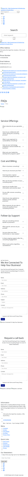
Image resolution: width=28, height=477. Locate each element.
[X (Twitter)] (4, 20)
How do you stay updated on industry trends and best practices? (11, 199)
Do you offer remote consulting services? (12, 193)
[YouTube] (4, 22)
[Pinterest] (4, 23)
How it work (6, 441)
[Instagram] (4, 18)
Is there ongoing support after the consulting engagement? (12, 239)
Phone (2, 294)
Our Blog (5, 433)
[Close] (1, 41)
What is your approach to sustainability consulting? (10, 140)
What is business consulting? (11, 166)
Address (3, 288)
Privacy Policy (6, 435)
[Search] (18, 12)
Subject (3, 299)
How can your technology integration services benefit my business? (11, 146)
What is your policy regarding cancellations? (11, 244)
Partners (5, 443)
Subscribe (3, 461)
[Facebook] (4, 16)
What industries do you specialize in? (12, 127)
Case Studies (6, 446)
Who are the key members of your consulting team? (12, 181)
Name (2, 277)
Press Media (6, 431)
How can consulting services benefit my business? (11, 221)
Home (2, 104)
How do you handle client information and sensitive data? (12, 187)
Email (2, 283)
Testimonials (6, 445)
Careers (5, 430)
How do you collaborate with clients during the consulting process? (11, 133)
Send (3, 319)
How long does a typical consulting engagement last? (11, 175)
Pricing (5, 448)
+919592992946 (7, 420)
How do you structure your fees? (12, 170)
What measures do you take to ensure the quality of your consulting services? (11, 207)
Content (3, 305)
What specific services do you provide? (11, 227)
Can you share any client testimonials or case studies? (11, 233)
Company (5, 428)
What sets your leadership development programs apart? (11, 153)
